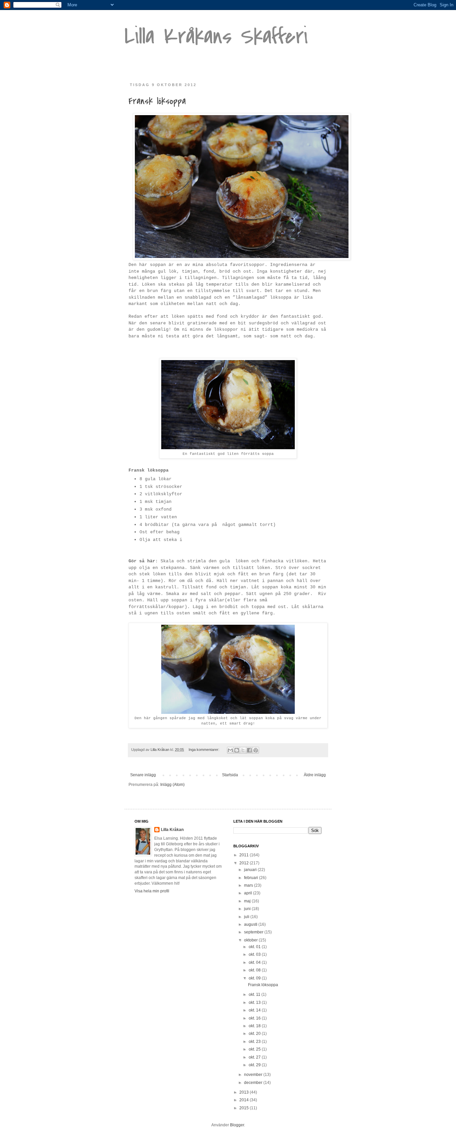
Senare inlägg (143, 775)
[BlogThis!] (236, 750)
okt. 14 (255, 1010)
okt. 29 (255, 1065)
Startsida (230, 775)
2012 (244, 863)
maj (248, 901)
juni (248, 908)
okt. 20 (255, 1033)
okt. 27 (255, 1057)
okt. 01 (255, 946)
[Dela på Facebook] (249, 750)
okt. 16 (255, 1018)
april (248, 893)
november (253, 1074)
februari (251, 877)
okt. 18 (255, 1026)
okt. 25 (255, 1049)
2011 (244, 855)
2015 (244, 1108)
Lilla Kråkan (172, 829)
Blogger (237, 1125)
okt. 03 (255, 954)
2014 (244, 1100)
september (254, 932)
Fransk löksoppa (157, 101)
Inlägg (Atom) (172, 784)
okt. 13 (255, 1002)
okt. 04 (255, 962)
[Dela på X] (243, 750)
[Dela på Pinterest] (255, 750)
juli (247, 916)
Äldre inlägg (315, 775)
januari (251, 869)
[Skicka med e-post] (230, 750)
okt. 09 (255, 978)
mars (249, 885)
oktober (251, 940)
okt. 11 (255, 994)
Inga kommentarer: (204, 750)
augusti (251, 924)
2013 (244, 1092)
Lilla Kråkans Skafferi (216, 36)
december (253, 1082)
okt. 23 (255, 1041)
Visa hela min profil (152, 891)
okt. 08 (255, 970)
